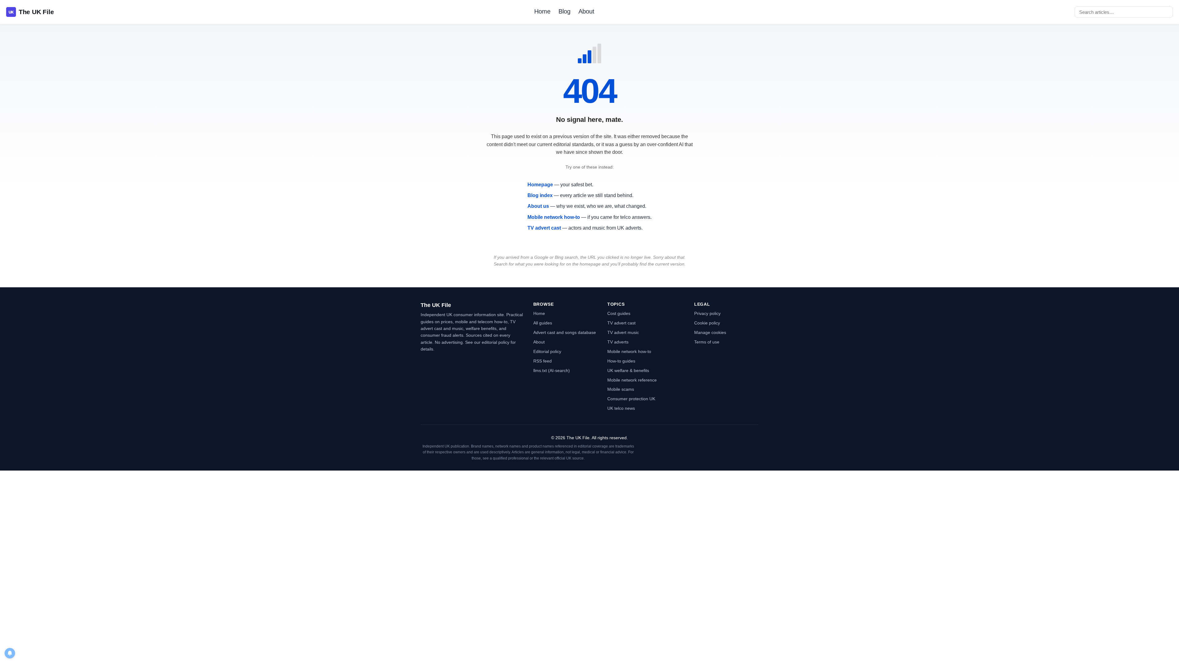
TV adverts (617, 341)
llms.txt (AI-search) (551, 370)
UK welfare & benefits (628, 370)
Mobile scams (620, 389)
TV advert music (623, 332)
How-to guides (621, 361)
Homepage (540, 184)
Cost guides (618, 313)
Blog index (540, 195)
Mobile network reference (632, 380)
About (586, 11)
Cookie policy (707, 322)
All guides (542, 322)
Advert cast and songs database (564, 332)
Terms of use (706, 341)
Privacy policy (707, 313)
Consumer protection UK (631, 398)
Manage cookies (710, 332)
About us (538, 206)
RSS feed (542, 361)
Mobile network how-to (553, 217)
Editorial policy (547, 351)
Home (542, 11)
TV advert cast (544, 228)
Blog (564, 11)
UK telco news (621, 408)
